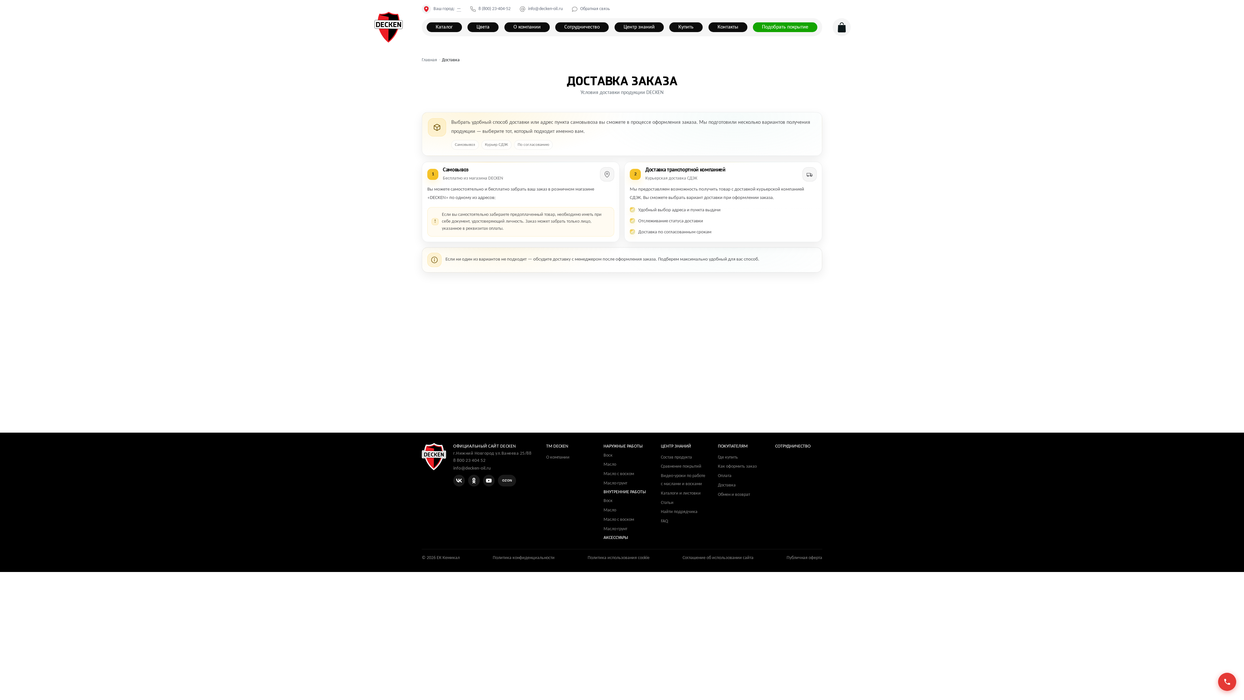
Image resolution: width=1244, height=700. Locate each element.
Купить (686, 27)
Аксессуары (616, 537)
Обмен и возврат (734, 494)
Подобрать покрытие (785, 27)
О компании (527, 27)
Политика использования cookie (619, 557)
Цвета (483, 27)
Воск (608, 455)
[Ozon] (507, 480)
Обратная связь (595, 9)
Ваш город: (447, 9)
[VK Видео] (489, 480)
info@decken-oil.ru (545, 9)
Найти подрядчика (679, 511)
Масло (610, 464)
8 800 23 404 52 (469, 460)
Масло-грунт (615, 483)
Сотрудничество (582, 27)
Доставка (727, 485)
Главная (429, 60)
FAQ (664, 521)
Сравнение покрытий (681, 466)
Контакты (728, 27)
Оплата (724, 475)
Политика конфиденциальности (524, 557)
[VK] (459, 480)
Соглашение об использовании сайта (718, 557)
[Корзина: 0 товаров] (842, 27)
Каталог (444, 27)
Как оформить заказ (737, 466)
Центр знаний (639, 27)
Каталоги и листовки (681, 493)
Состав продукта (676, 457)
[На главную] (388, 27)
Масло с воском (619, 474)
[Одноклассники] (474, 480)
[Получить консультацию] (1227, 682)
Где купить (728, 457)
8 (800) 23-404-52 (494, 9)
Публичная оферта (804, 557)
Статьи (667, 502)
